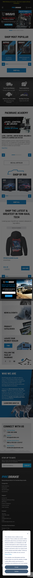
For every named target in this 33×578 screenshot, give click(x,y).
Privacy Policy (8, 554)
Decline (16, 571)
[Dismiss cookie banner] (27, 534)
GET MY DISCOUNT (8, 295)
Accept (16, 567)
